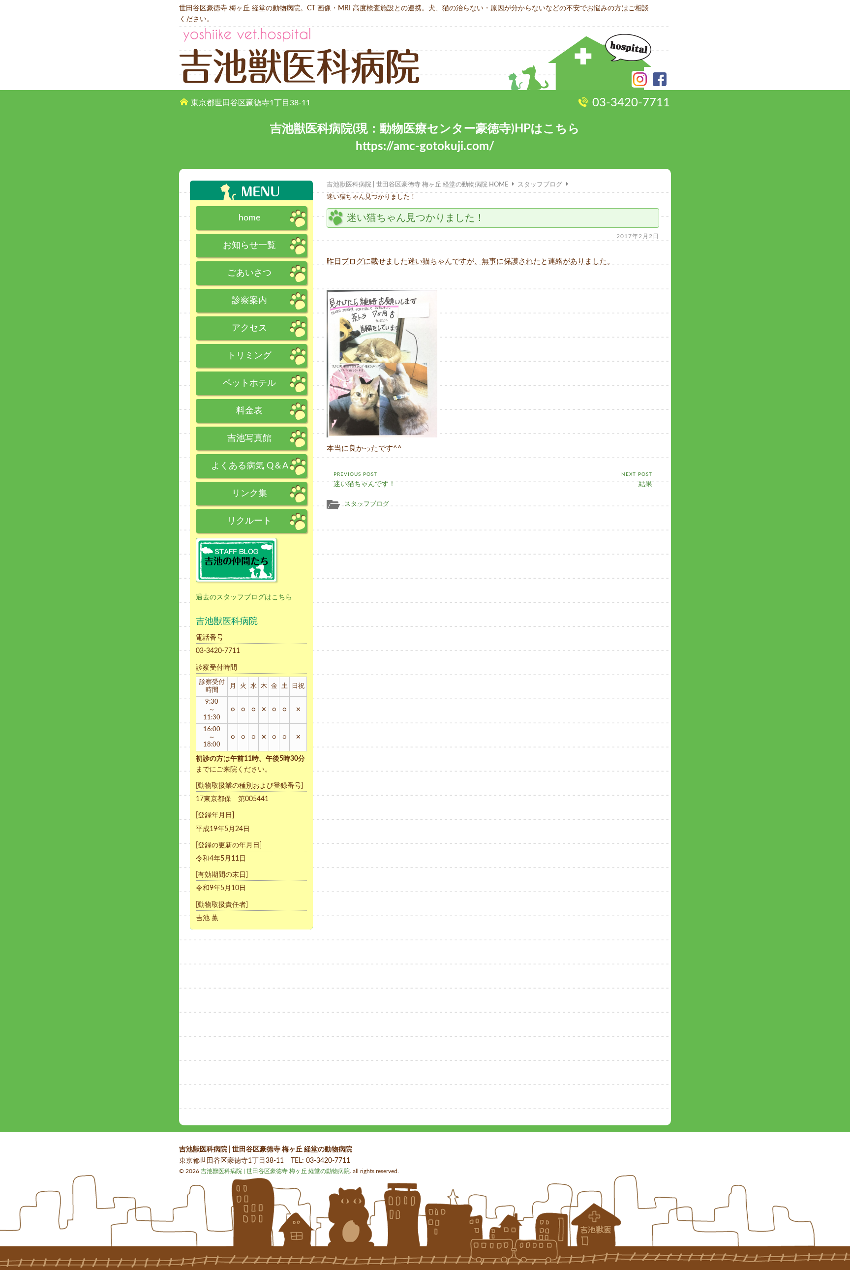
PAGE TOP (822, 1242)
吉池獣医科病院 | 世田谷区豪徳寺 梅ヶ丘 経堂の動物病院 (275, 1171)
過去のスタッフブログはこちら (244, 597)
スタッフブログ (366, 504)
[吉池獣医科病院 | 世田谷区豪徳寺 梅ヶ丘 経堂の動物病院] (299, 56)
